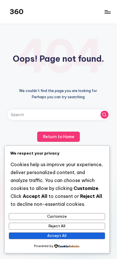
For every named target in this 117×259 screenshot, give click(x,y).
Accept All (56, 235)
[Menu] (107, 11)
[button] (104, 115)
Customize (57, 216)
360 (17, 11)
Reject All (57, 225)
